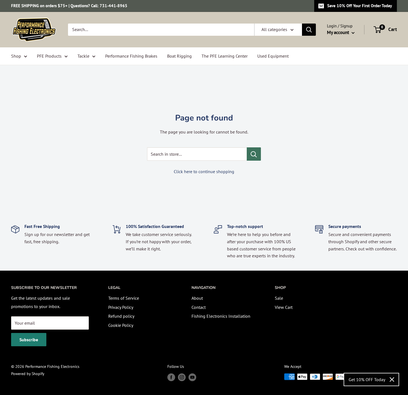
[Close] (392, 379)
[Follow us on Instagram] (182, 377)
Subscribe (28, 339)
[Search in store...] (254, 154)
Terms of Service (123, 298)
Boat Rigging (179, 56)
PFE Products (49, 56)
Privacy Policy (120, 307)
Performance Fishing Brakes (131, 56)
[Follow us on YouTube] (192, 377)
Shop (16, 56)
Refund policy (121, 316)
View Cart (284, 307)
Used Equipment (273, 56)
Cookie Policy (120, 325)
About (197, 298)
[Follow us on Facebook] (171, 377)
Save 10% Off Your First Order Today (359, 5)
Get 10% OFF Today (367, 379)
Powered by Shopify (27, 373)
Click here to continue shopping (204, 171)
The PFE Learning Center (225, 56)
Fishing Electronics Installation (221, 316)
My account (338, 32)
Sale (279, 298)
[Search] (309, 30)
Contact (199, 307)
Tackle (83, 56)
